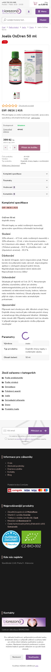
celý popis (35, 118)
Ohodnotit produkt (26, 106)
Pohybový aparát (13, 391)
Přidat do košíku (29, 147)
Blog (10, 475)
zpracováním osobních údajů (25, 439)
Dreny (31, 27)
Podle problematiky (14, 378)
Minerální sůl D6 (19, 521)
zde (36, 666)
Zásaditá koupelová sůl (22, 512)
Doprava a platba (15, 469)
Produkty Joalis (12, 409)
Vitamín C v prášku (19, 515)
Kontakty (11, 472)
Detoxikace (10, 387)
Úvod (3, 27)
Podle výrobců (14, 27)
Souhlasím (33, 657)
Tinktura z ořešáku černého (23, 518)
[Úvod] (12, 11)
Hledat (43, 20)
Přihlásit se (36, 430)
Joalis (24, 27)
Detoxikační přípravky (15, 400)
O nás (10, 463)
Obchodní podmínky (16, 466)
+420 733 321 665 (9, 2)
